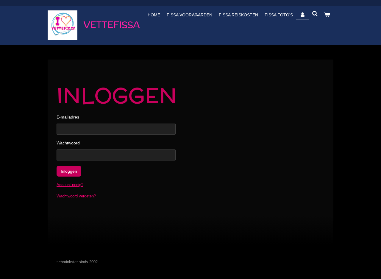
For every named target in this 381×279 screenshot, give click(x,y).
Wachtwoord (68, 143)
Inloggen (69, 171)
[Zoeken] (315, 14)
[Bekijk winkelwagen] (327, 14)
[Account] (302, 14)
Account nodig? (70, 185)
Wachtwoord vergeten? (76, 196)
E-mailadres (68, 117)
